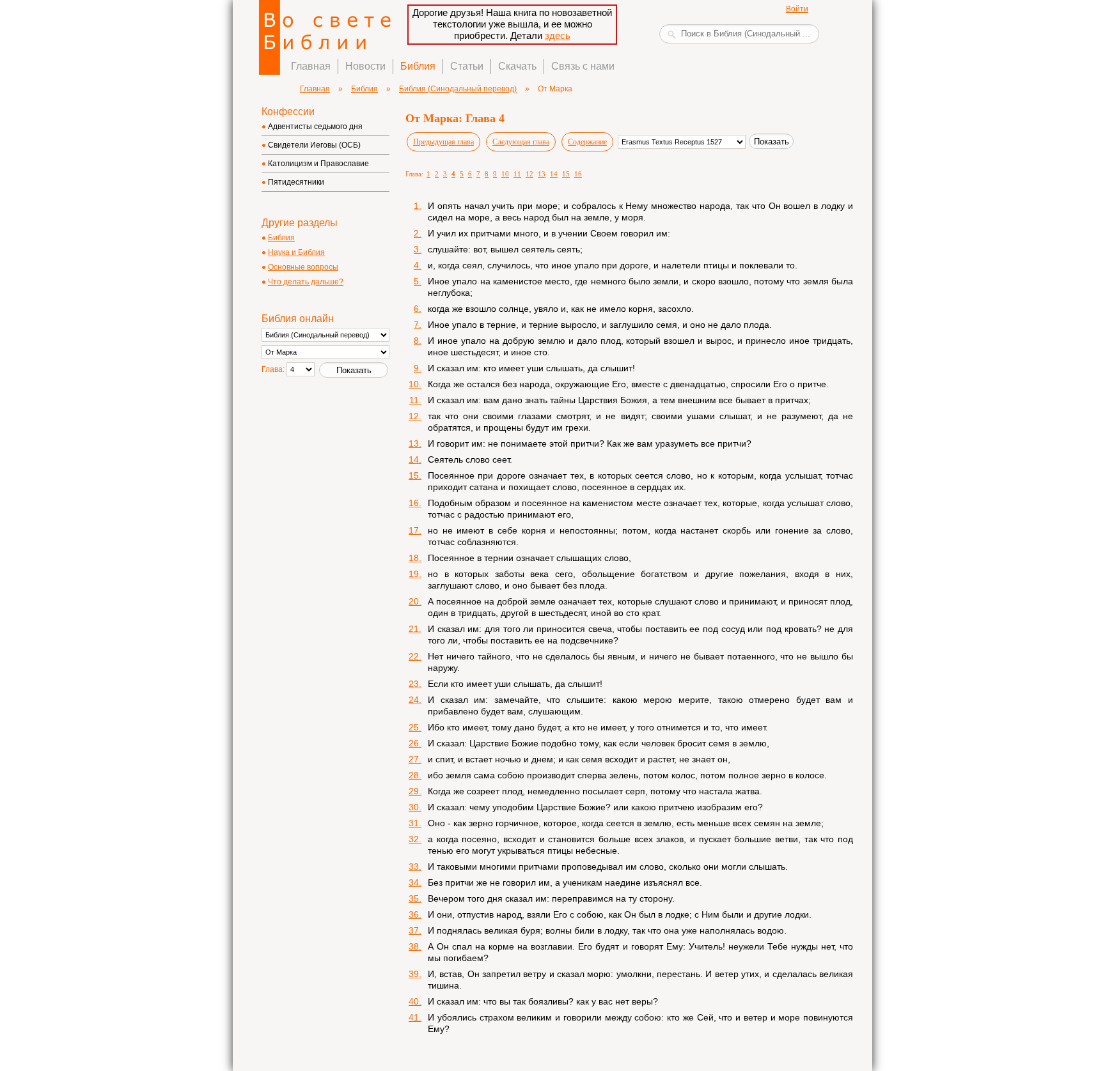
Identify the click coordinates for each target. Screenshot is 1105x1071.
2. (417, 233)
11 (517, 174)
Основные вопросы (303, 267)
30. (415, 807)
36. (415, 914)
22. (415, 656)
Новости (365, 66)
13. (415, 443)
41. (415, 1017)
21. (415, 629)
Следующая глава (520, 141)
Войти (797, 8)
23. (415, 684)
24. (415, 700)
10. (415, 384)
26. (415, 743)
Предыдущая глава (443, 141)
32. (415, 839)
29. (415, 791)
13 (541, 174)
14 (554, 174)
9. (417, 368)
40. (415, 1001)
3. (417, 249)
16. (415, 503)
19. (415, 574)
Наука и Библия (296, 252)
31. (415, 823)
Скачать (517, 66)
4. (417, 265)
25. (415, 727)
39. (415, 974)
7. (417, 325)
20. (415, 601)
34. (415, 882)
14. (415, 459)
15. (415, 475)
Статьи (466, 66)
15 (566, 174)
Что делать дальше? (305, 281)
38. (415, 946)
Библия (417, 66)
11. (415, 400)
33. (415, 866)
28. (415, 775)
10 (505, 174)
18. (415, 558)
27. (415, 759)
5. (417, 281)
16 (578, 174)
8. (417, 340)
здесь (557, 35)
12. (415, 416)
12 (529, 174)
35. (415, 898)
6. (417, 309)
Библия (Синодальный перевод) (458, 88)
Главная (311, 66)
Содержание (587, 141)
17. (415, 530)
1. (417, 206)
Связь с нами (583, 66)
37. (415, 930)
